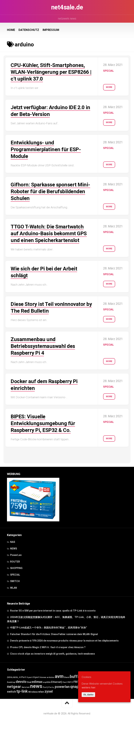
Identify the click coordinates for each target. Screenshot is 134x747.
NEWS (13, 548)
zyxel (48, 691)
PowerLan (16, 555)
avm (59, 676)
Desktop (11, 682)
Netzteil (25, 687)
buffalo (76, 676)
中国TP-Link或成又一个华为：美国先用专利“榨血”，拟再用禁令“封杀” (48, 627)
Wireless (33, 691)
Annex (43, 677)
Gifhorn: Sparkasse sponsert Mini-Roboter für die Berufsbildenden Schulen (50, 191)
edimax (37, 682)
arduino (50, 677)
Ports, (51, 687)
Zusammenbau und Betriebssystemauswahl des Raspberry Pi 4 (43, 346)
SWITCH (15, 581)
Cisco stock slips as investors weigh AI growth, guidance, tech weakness (52, 653)
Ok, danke (88, 694)
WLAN (13, 587)
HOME (11, 30)
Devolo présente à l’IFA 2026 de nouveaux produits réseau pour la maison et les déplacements (64, 640)
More (109, 87)
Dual (29, 682)
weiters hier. (89, 687)
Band (66, 677)
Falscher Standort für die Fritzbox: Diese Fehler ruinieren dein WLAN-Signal (54, 634)
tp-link (22, 691)
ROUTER (15, 561)
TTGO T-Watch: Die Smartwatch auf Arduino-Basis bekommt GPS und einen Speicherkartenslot (49, 233)
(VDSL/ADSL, (13, 677)
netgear (14, 686)
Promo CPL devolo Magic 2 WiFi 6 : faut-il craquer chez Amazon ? (47, 647)
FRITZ (70, 682)
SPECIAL (108, 70)
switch (11, 691)
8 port (36, 677)
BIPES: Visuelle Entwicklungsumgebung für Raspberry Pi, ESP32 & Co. (43, 423)
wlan (41, 691)
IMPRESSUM (51, 30)
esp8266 (47, 682)
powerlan (62, 687)
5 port (30, 677)
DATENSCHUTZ (28, 30)
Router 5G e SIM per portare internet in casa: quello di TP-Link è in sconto (53, 610)
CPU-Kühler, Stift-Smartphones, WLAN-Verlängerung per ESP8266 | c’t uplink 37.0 (51, 72)
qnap (74, 686)
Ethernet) (56, 682)
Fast (65, 682)
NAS (12, 542)
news (36, 686)
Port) (45, 687)
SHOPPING (16, 568)
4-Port (22, 677)
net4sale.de (67, 7)
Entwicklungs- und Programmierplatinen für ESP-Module (46, 149)
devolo (21, 682)
